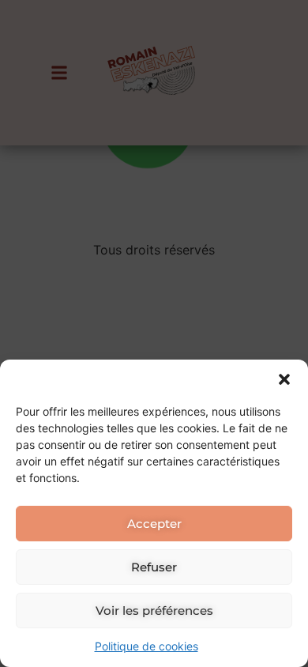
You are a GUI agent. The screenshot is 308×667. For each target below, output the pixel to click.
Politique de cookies (146, 646)
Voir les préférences (154, 610)
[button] (284, 379)
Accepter (154, 523)
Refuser (154, 567)
